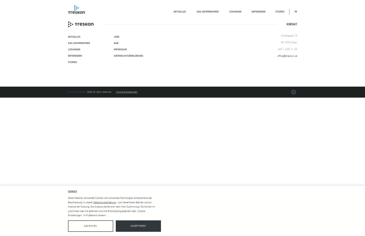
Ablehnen (90, 226)
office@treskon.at (287, 56)
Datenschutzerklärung (105, 202)
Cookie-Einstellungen (127, 92)
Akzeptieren (138, 226)
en (296, 11)
